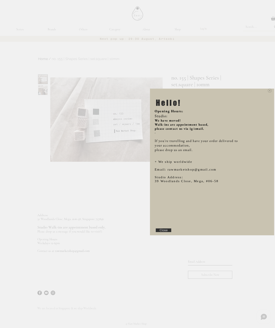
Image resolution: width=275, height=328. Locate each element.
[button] (270, 90)
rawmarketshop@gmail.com (192, 169)
